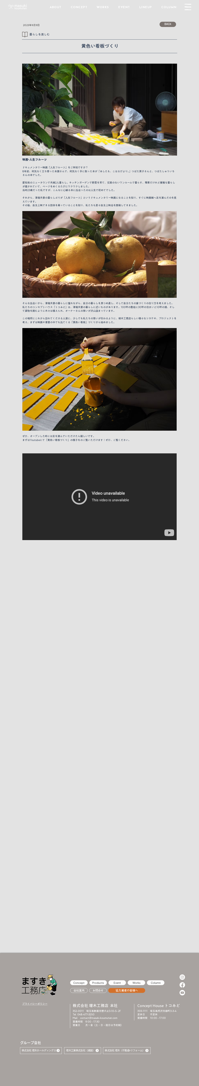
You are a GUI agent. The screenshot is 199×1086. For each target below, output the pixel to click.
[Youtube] (182, 992)
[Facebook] (182, 985)
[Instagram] (182, 977)
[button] (188, 7)
